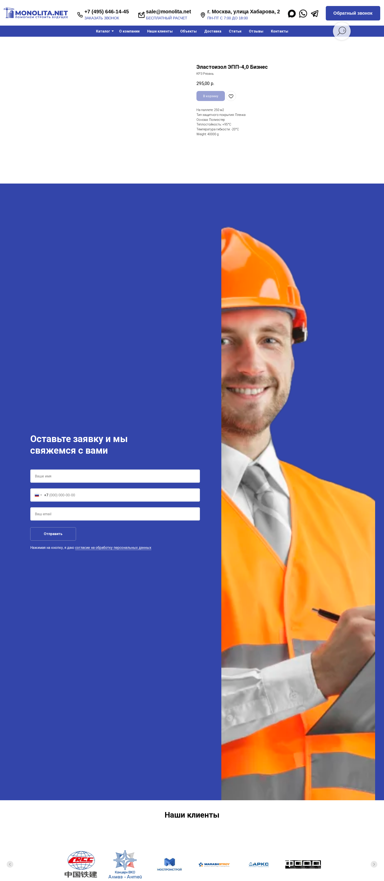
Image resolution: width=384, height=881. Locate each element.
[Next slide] (374, 864)
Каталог (103, 31)
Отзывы (256, 31)
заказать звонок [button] (101, 18)
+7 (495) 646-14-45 (106, 11)
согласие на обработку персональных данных (113, 548)
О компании (129, 31)
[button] (353, 13)
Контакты (279, 31)
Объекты (188, 31)
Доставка (212, 31)
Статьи (235, 31)
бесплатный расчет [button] (166, 18)
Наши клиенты (160, 31)
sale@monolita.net (168, 11)
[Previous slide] (10, 864)
